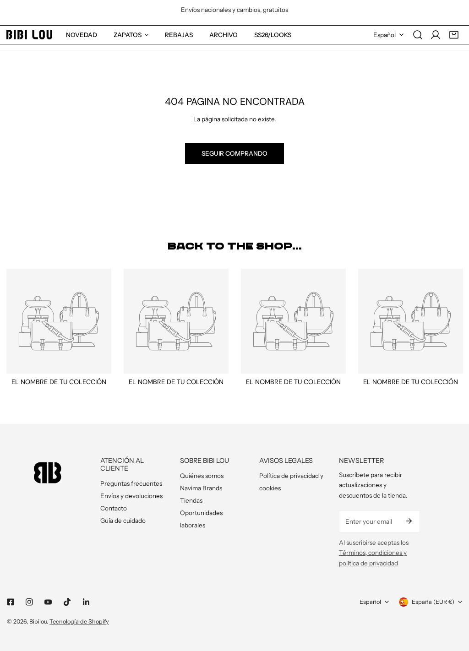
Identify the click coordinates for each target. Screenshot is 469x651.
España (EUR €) (433, 601)
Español (384, 34)
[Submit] (408, 521)
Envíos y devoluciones (131, 495)
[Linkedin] (85, 602)
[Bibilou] (29, 34)
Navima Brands (201, 488)
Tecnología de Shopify (79, 621)
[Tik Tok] (67, 602)
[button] (454, 35)
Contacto (113, 508)
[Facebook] (10, 602)
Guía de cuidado (123, 520)
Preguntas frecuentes (131, 483)
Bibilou (38, 621)
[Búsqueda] (418, 35)
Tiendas (191, 500)
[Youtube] (48, 602)
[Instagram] (29, 602)
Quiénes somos (202, 475)
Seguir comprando (234, 153)
